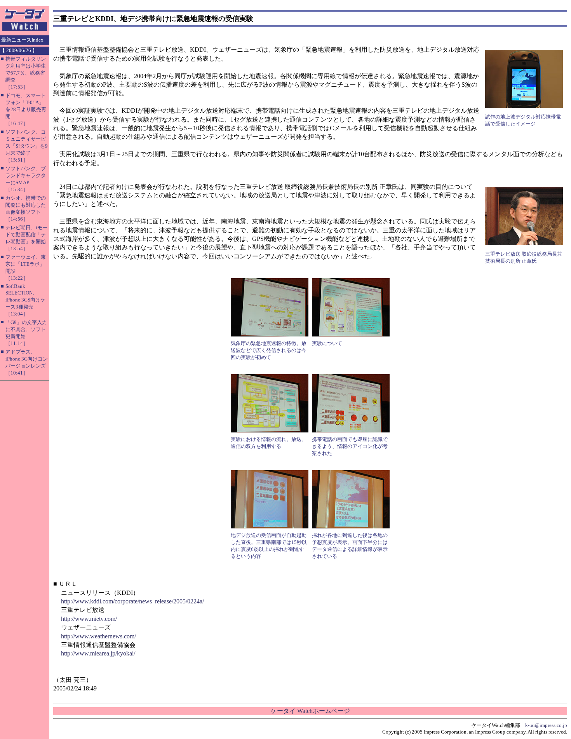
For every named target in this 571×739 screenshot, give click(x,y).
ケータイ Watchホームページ (310, 711)
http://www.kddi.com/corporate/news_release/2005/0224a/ (132, 601)
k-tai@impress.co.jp (546, 725)
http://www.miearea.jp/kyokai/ (98, 653)
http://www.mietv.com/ (89, 618)
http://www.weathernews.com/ (98, 636)
